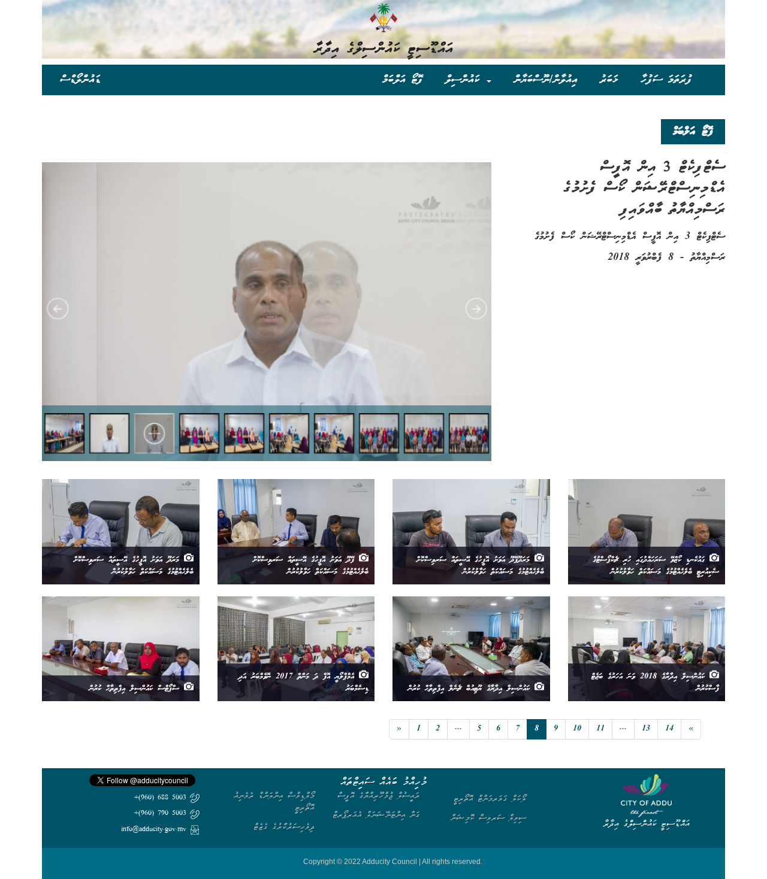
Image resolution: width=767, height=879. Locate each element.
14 (669, 729)
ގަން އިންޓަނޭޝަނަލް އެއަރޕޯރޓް (376, 815)
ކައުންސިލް (465, 79)
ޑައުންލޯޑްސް (80, 79)
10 (577, 729)
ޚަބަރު (609, 79)
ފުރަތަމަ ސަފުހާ (666, 79)
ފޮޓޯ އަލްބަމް (402, 79)
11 (600, 729)
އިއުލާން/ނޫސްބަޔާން (546, 79)
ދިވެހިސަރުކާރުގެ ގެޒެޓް (284, 826)
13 (646, 729)
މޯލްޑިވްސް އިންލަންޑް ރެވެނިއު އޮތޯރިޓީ (274, 801)
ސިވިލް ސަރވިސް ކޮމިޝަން (488, 818)
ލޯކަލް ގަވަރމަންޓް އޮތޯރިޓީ (490, 798)
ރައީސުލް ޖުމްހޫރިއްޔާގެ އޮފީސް (378, 795)
